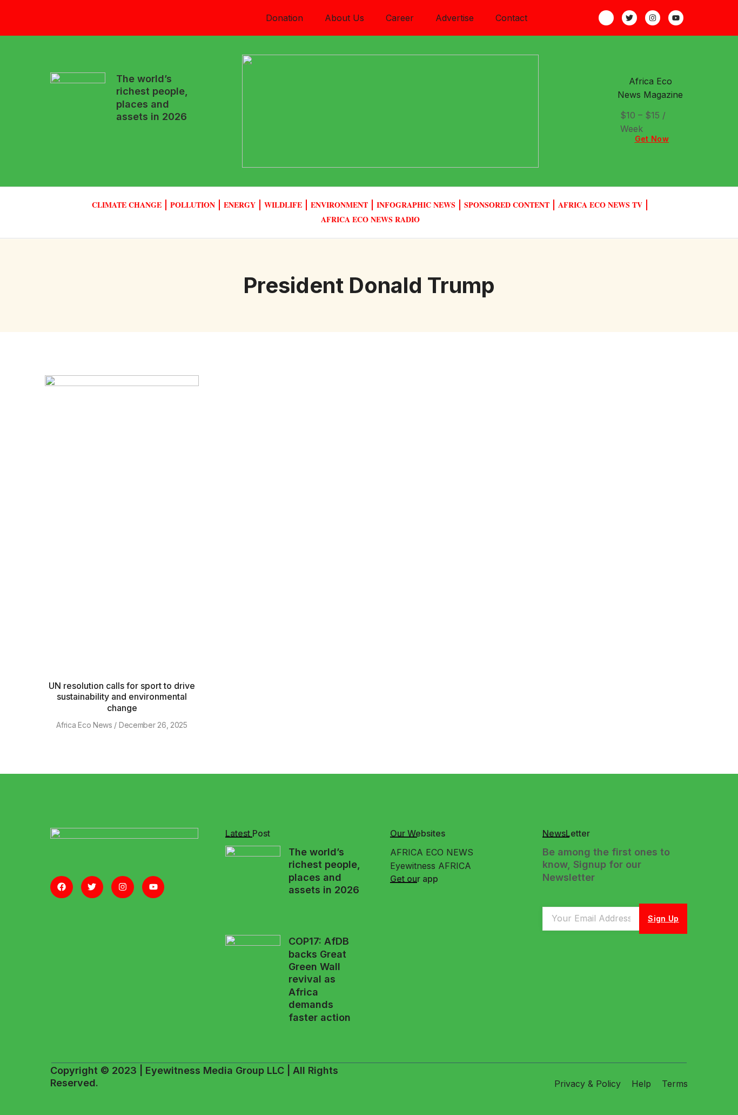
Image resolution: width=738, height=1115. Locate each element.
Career (400, 17)
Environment (339, 204)
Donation (284, 17)
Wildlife (283, 204)
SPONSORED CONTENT (506, 204)
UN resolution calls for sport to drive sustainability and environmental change (122, 697)
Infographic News (416, 204)
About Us (344, 17)
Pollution (192, 204)
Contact (511, 17)
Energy (240, 204)
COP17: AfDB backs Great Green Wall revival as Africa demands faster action (320, 979)
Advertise (454, 17)
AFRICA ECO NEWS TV (600, 204)
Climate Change (127, 204)
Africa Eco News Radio (370, 219)
